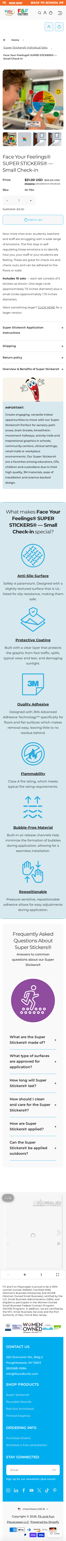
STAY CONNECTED (22, 1457)
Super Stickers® (17, 1394)
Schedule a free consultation (26, 1445)
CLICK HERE (46, 307)
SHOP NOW (11, 3)
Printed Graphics (18, 1415)
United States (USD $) (34, 1509)
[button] (10, 139)
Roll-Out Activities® (20, 1408)
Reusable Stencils (18, 1401)
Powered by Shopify (44, 1522)
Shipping (29, 183)
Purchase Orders (18, 1438)
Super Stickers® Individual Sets (25, 47)
